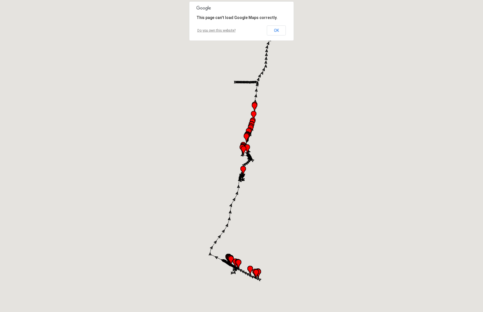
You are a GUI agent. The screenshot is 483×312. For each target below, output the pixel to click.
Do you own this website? (216, 30)
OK (276, 30)
